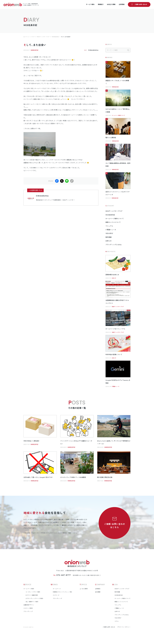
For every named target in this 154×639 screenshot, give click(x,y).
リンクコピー (72, 181)
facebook (57, 181)
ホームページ (57, 588)
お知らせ (109, 241)
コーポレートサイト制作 (33, 592)
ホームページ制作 (29, 588)
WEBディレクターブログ (114, 211)
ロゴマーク (56, 595)
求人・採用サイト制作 (32, 601)
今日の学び (109, 233)
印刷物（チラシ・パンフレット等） (62, 592)
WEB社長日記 (34, 50)
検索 (128, 50)
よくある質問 (84, 588)
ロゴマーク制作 (28, 608)
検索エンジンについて (113, 222)
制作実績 (109, 237)
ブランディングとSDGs (114, 244)
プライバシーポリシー (123, 627)
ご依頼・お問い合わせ (140, 4)
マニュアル (109, 226)
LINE (67, 181)
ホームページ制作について (118, 115)
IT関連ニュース (111, 229)
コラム (117, 621)
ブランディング (28, 611)
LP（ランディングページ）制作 (34, 598)
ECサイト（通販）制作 (32, 595)
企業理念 (97, 588)
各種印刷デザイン (29, 605)
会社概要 (97, 592)
